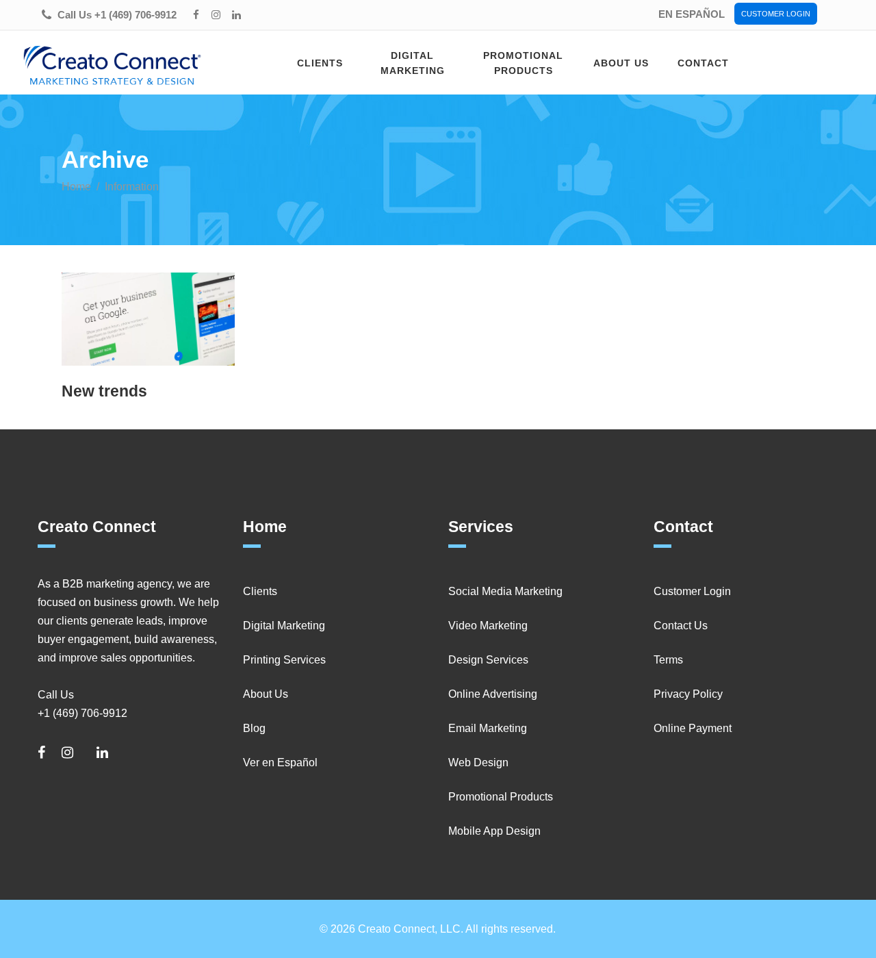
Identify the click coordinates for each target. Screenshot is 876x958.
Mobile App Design (494, 831)
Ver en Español (280, 762)
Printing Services (284, 660)
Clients (260, 591)
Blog (254, 728)
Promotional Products (500, 797)
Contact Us (681, 625)
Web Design (478, 762)
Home (76, 186)
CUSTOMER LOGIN (775, 14)
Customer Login (692, 591)
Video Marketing (488, 625)
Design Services (488, 660)
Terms (668, 660)
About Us (265, 694)
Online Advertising (492, 694)
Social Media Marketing (505, 591)
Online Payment (693, 728)
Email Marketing (487, 728)
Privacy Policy (688, 694)
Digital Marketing (284, 625)
